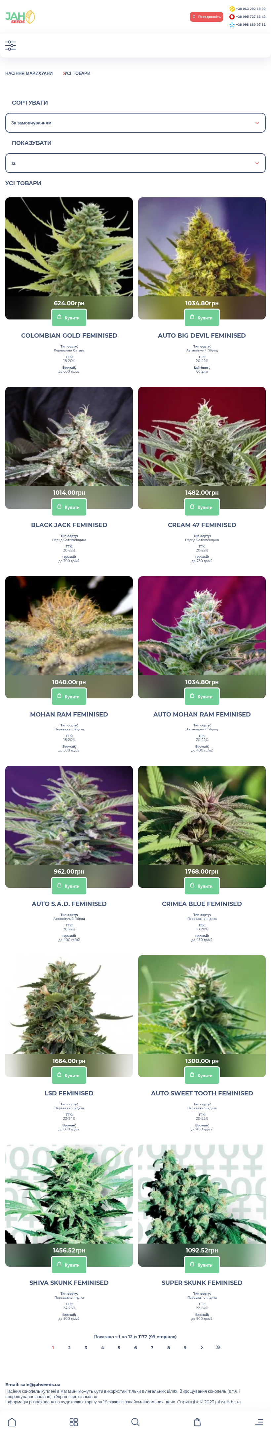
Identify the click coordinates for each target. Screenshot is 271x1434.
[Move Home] (12, 1423)
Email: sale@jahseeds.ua (32, 1384)
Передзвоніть (209, 17)
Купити (72, 317)
